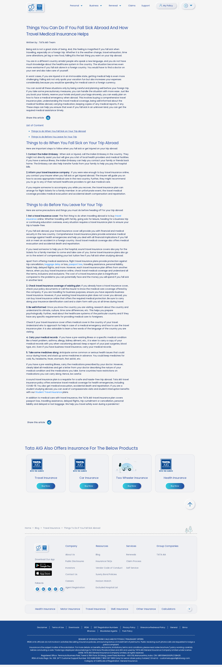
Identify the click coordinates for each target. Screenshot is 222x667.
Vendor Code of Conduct (109, 567)
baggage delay (52, 264)
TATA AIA (161, 554)
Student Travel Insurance (48, 392)
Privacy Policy (129, 627)
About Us (70, 554)
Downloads (74, 627)
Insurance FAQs (104, 561)
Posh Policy (127, 631)
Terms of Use (58, 627)
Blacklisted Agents (108, 631)
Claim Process (133, 561)
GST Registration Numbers (106, 627)
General (173, 627)
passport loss (75, 264)
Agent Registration (75, 587)
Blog (37, 527)
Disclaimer (42, 627)
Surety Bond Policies (106, 574)
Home (28, 527)
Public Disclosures (74, 561)
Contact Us (71, 574)
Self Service (132, 567)
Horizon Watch (103, 580)
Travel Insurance (51, 527)
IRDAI (86, 627)
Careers (69, 580)
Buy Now (46, 486)
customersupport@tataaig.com (175, 658)
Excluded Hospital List (107, 587)
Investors (70, 567)
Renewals (131, 554)
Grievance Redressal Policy (152, 627)
